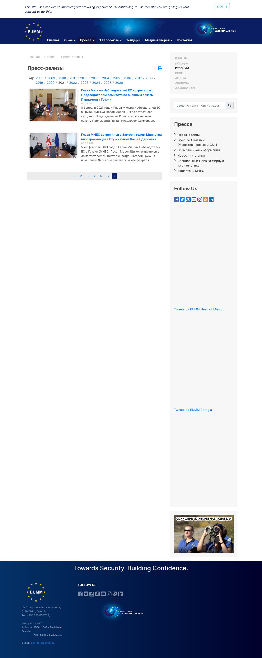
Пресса (85, 40)
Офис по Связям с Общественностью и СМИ (197, 142)
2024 (96, 83)
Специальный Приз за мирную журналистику (200, 163)
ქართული (181, 63)
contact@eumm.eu (42, 642)
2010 (62, 78)
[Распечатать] (160, 69)
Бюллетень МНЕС (190, 171)
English (181, 58)
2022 (73, 83)
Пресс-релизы (72, 57)
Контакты (184, 40)
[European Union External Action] (122, 611)
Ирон (179, 73)
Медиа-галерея (157, 40)
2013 (94, 78)
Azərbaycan (185, 87)
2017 (138, 78)
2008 (40, 78)
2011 (73, 78)
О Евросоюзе (109, 40)
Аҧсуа (180, 78)
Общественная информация (198, 150)
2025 (107, 83)
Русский (182, 68)
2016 (127, 78)
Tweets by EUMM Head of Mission (199, 309)
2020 (50, 83)
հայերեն (182, 83)
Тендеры (133, 40)
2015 (116, 78)
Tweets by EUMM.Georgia (193, 410)
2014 (105, 78)
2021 (61, 83)
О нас (68, 40)
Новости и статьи (191, 155)
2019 (39, 83)
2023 (84, 83)
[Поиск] (230, 105)
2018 (149, 78)
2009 (51, 78)
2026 (119, 83)
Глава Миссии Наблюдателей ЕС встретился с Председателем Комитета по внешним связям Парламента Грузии (117, 94)
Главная (53, 40)
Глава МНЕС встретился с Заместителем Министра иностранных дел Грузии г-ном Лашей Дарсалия (121, 137)
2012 (83, 78)
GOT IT (222, 7)
